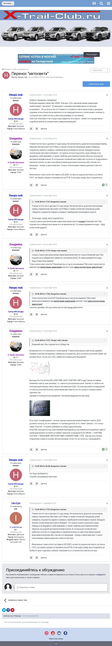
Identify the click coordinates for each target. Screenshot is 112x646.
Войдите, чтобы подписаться (16, 69)
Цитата (44, 129)
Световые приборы (54, 77)
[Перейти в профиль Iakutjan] (16, 518)
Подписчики (97, 70)
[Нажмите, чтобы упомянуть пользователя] (31, 128)
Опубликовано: (43, 95)
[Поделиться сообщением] (107, 95)
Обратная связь (56, 639)
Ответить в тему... (27, 587)
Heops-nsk (22, 77)
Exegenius (55, 509)
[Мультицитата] (36, 128)
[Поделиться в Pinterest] (12, 610)
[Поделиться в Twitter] (4, 610)
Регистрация (91, 54)
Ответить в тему (96, 84)
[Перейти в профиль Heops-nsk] (6, 75)
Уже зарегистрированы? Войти (66, 55)
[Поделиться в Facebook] (8, 610)
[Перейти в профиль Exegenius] (16, 153)
